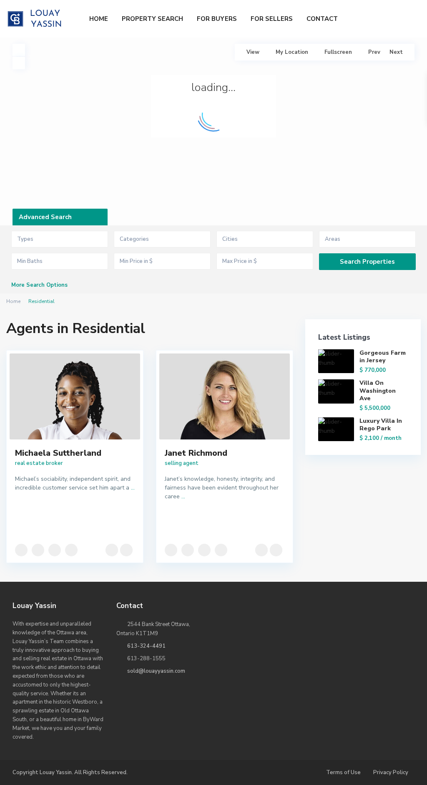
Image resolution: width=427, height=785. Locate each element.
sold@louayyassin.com (156, 671)
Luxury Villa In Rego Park (380, 424)
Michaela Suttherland (58, 453)
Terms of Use (343, 772)
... (133, 488)
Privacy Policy (390, 772)
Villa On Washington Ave (377, 390)
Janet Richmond (196, 453)
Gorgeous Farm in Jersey (382, 356)
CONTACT (322, 19)
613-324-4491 (146, 646)
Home (13, 301)
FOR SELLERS (272, 19)
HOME (98, 19)
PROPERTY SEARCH (152, 19)
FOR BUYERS (217, 19)
